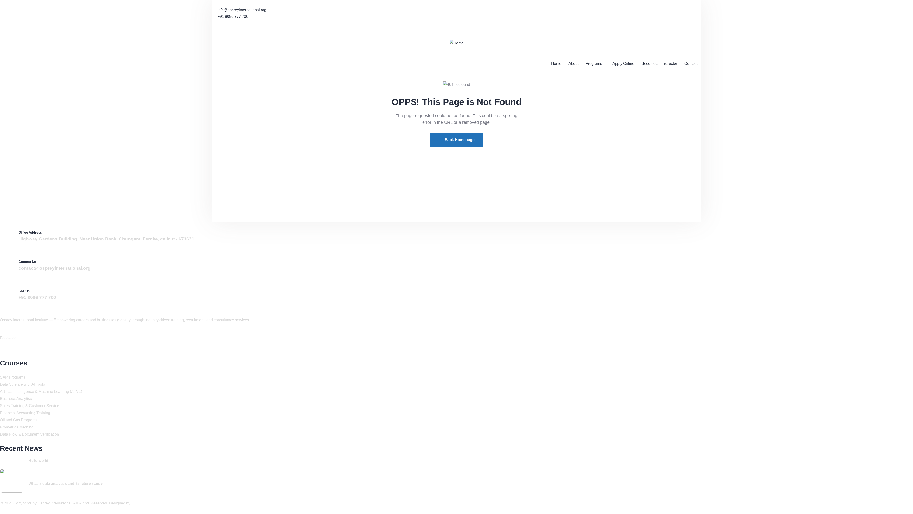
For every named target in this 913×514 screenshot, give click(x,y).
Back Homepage (459, 140)
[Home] (457, 43)
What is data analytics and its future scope (65, 483)
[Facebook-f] (1, 348)
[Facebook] (213, 29)
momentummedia (145, 503)
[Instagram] (218, 29)
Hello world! (39, 461)
